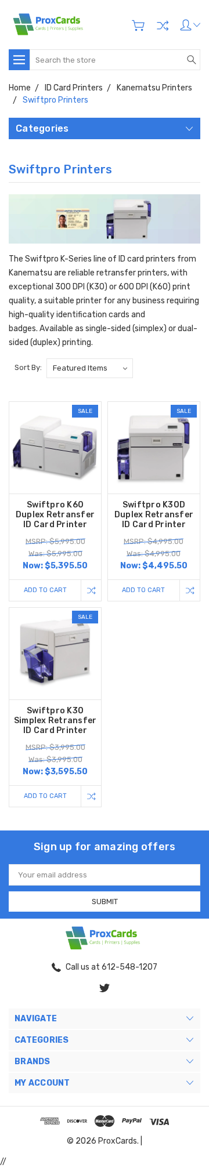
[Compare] (162, 25)
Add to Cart (45, 590)
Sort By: (28, 367)
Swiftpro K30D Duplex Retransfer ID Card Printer (153, 514)
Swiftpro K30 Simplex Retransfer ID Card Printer (55, 720)
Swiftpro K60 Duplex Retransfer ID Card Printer (55, 514)
